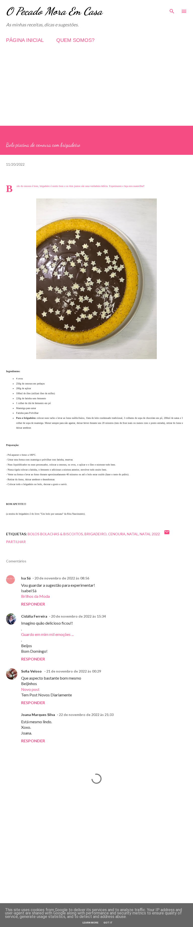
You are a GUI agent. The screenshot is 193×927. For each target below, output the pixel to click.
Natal (132, 534)
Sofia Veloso (31, 671)
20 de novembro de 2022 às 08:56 (61, 578)
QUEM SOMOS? (75, 40)
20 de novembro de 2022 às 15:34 (78, 616)
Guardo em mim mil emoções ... (47, 634)
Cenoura (116, 534)
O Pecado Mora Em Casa (54, 11)
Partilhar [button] (16, 542)
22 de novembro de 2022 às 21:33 (86, 714)
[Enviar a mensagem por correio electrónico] (167, 534)
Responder (33, 604)
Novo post (30, 689)
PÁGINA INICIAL (25, 40)
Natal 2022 (150, 534)
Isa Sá (26, 578)
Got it (108, 922)
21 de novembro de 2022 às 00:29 (73, 671)
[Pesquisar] (172, 9)
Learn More (90, 922)
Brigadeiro (95, 534)
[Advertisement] (96, 90)
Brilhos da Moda (35, 596)
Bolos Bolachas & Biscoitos (55, 534)
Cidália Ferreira (34, 616)
